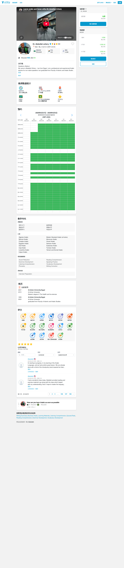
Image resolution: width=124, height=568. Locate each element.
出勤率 (60, 91)
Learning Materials (44, 416)
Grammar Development (39, 418)
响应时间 (21, 91)
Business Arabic (33, 416)
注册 (120, 2)
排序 (59, 352)
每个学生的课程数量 (44, 99)
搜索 (19, 352)
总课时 (21, 99)
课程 (66, 50)
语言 (39, 352)
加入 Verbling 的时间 (44, 91)
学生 (51, 50)
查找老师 (14, 2)
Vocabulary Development (55, 418)
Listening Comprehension (58, 416)
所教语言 (38, 50)
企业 (21, 2)
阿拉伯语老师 (20, 422)
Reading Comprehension (24, 418)
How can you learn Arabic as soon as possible (43, 402)
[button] (100, 2)
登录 (114, 2)
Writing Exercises (21, 416)
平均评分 (60, 99)
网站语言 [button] (108, 2)
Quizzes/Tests (71, 416)
